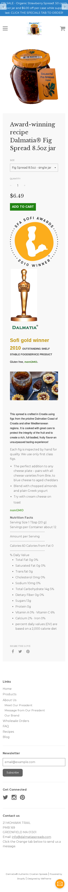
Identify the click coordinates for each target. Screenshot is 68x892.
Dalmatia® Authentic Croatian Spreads (26, 874)
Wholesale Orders (16, 721)
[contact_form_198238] (59, 883)
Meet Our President (18, 705)
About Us (9, 700)
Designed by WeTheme (39, 878)
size (12, 160)
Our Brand (12, 715)
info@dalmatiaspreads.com (31, 837)
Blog (6, 737)
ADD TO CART (23, 206)
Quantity (15, 178)
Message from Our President (25, 710)
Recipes (8, 731)
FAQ (6, 726)
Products (9, 694)
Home (7, 689)
